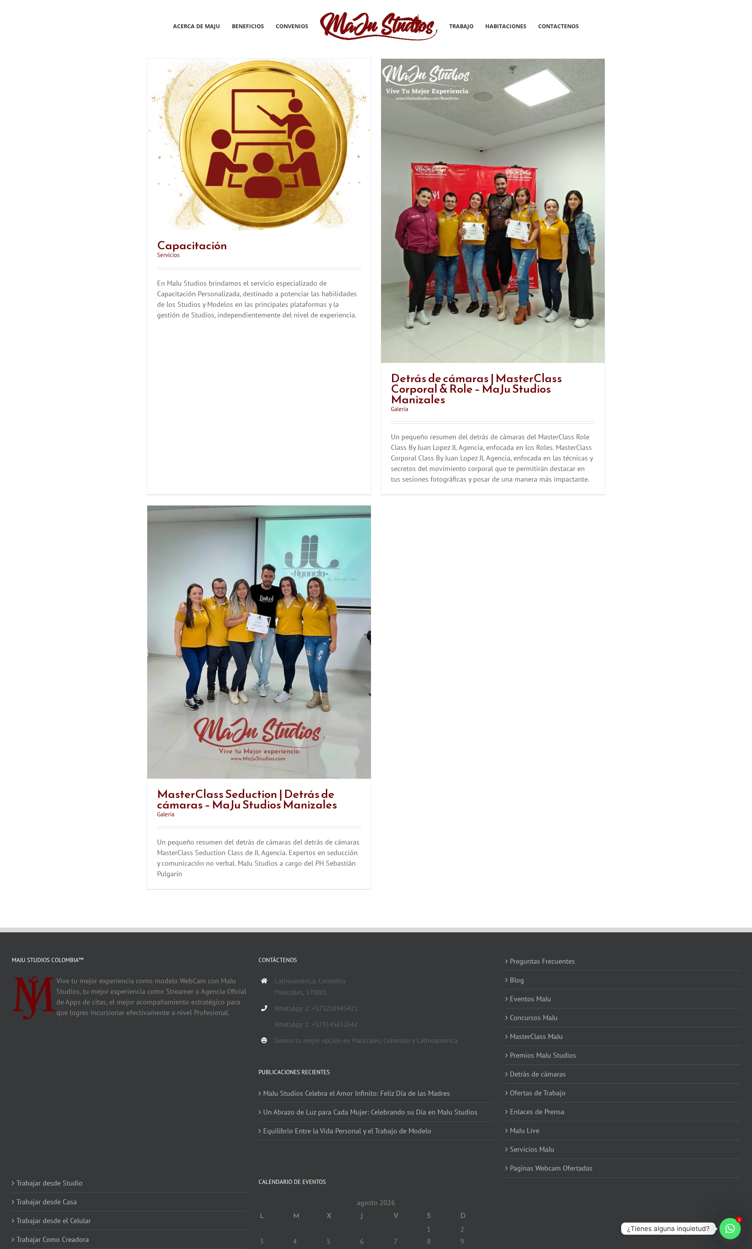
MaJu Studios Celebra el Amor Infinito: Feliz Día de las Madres (356, 1093)
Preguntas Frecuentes (542, 961)
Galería (399, 409)
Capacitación (192, 245)
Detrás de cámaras (538, 1074)
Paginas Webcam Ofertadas (551, 1168)
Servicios (168, 255)
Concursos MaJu (534, 1017)
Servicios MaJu (532, 1149)
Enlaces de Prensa (537, 1111)
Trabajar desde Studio (49, 1182)
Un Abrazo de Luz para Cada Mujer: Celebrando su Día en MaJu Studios (370, 1112)
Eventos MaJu (530, 998)
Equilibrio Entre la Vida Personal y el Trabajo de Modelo (347, 1130)
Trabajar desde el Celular (53, 1220)
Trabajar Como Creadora (52, 1239)
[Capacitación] (259, 64)
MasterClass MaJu (536, 1036)
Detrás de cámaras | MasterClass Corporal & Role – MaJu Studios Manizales (476, 388)
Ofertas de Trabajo (538, 1092)
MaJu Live (524, 1130)
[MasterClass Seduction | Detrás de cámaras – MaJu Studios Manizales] (259, 510)
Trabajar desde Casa (46, 1201)
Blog (517, 979)
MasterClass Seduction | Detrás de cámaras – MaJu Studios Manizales (247, 799)
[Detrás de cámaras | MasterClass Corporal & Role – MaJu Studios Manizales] (493, 64)
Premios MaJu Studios (543, 1055)
